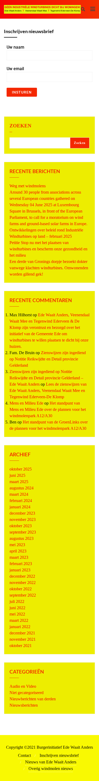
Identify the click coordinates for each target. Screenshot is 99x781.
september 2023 (23, 532)
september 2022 (23, 595)
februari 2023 (21, 563)
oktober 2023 (21, 526)
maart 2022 (19, 620)
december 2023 (22, 513)
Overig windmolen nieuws (51, 768)
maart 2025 (19, 481)
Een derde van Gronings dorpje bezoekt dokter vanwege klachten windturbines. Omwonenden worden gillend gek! (49, 267)
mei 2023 (17, 544)
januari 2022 (20, 626)
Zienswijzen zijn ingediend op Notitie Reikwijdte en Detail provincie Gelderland (48, 359)
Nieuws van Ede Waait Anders (50, 762)
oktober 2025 (21, 469)
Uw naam (15, 47)
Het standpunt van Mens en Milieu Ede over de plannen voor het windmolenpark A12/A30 (48, 409)
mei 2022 (17, 614)
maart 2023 (19, 557)
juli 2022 (17, 601)
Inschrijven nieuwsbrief (59, 755)
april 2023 (18, 551)
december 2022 (22, 576)
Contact (24, 755)
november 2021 (23, 639)
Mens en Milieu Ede (26, 403)
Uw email (15, 68)
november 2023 (23, 519)
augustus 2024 (22, 488)
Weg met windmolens (28, 186)
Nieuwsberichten (24, 705)
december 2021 (22, 633)
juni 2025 (17, 475)
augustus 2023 (22, 538)
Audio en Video (23, 686)
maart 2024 (19, 494)
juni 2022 (17, 608)
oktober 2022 (21, 589)
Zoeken (20, 125)
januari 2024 (20, 507)
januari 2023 (20, 570)
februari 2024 (21, 500)
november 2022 (23, 582)
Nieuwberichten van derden (33, 699)
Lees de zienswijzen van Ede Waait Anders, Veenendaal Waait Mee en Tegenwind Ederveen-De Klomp (48, 390)
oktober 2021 (21, 645)
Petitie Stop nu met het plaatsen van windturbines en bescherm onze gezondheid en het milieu (48, 248)
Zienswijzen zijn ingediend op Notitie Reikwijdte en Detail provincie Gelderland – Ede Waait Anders (46, 377)
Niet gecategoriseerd (27, 692)
